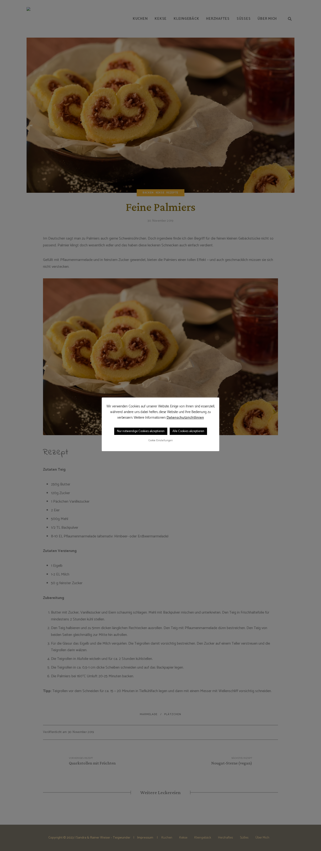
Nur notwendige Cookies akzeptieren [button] (140, 431)
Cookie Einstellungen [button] (161, 440)
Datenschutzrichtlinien (185, 418)
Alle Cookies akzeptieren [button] (188, 431)
